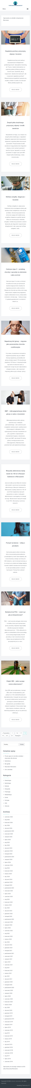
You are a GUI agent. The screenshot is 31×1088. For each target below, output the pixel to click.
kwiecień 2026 (9, 822)
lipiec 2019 (8, 1027)
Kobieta (7, 786)
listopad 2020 (8, 984)
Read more (15, 89)
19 (3, 735)
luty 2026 (7, 825)
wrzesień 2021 (9, 956)
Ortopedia (7, 789)
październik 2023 (9, 888)
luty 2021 (7, 976)
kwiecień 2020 (9, 1001)
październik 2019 (9, 1019)
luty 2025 (7, 845)
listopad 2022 (8, 916)
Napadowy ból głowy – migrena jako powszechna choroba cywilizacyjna (15, 344)
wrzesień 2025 (9, 834)
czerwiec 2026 (9, 817)
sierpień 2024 (8, 859)
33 (12, 735)
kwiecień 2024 (9, 871)
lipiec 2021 (8, 962)
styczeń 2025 (8, 848)
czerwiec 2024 (9, 865)
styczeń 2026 (8, 828)
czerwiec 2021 (9, 965)
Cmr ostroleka (8, 769)
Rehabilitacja (8, 794)
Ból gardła (7, 764)
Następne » (18, 735)
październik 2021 (9, 953)
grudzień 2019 (9, 1013)
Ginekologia (8, 780)
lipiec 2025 (8, 839)
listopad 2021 (8, 950)
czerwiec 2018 (9, 1053)
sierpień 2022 (8, 925)
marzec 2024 (8, 873)
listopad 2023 (8, 885)
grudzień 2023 (9, 882)
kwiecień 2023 (9, 902)
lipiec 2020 (8, 996)
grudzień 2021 (9, 947)
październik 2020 (9, 987)
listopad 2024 (8, 854)
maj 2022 (7, 933)
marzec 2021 (8, 973)
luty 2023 (7, 908)
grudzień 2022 (9, 913)
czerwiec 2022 (9, 930)
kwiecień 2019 (9, 1036)
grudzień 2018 (9, 1047)
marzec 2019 (8, 1039)
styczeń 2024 (8, 879)
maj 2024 (7, 868)
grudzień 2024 (9, 851)
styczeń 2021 (8, 979)
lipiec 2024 (8, 862)
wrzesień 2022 (9, 922)
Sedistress (8, 761)
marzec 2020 (8, 1004)
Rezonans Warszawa (10, 766)
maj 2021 (7, 967)
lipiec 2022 (8, 928)
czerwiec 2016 (9, 1061)
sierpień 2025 (8, 836)
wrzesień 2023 (9, 891)
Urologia (7, 800)
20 (7, 735)
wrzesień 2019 (9, 1021)
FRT (29, 1085)
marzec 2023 (8, 905)
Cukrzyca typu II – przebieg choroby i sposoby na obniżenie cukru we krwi (15, 272)
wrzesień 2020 (9, 990)
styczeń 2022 (8, 945)
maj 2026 (7, 819)
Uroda (6, 797)
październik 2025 (9, 831)
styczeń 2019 (8, 1044)
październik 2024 (9, 856)
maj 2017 (7, 1056)
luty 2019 (7, 1041)
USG (6, 803)
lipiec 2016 (8, 1058)
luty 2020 (7, 1007)
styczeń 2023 (8, 910)
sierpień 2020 (8, 993)
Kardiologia (8, 783)
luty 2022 (7, 942)
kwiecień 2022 (9, 936)
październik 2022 (9, 919)
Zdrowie (7, 806)
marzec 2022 (8, 939)
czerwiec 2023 (9, 896)
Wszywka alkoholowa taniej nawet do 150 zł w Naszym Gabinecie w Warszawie (15, 474)
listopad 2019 (8, 1016)
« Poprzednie (5, 733)
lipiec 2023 (8, 893)
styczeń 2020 (8, 1010)
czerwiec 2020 (9, 999)
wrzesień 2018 (9, 1050)
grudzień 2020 (9, 982)
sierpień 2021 (8, 959)
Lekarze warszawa (16, 1081)
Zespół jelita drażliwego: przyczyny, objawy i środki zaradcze (15, 125)
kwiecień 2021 (9, 970)
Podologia (7, 791)
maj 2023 (7, 899)
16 (17, 733)
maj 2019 (7, 1033)
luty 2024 (7, 876)
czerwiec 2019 (9, 1030)
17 (21, 733)
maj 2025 (7, 842)
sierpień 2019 (8, 1024)
